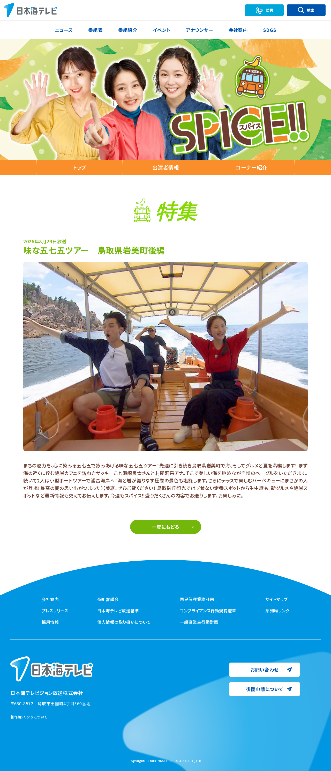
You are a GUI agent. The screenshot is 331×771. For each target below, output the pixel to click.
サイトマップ (276, 599)
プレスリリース (55, 610)
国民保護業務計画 (197, 599)
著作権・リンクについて (29, 716)
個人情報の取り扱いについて (124, 622)
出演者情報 (165, 167)
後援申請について (264, 689)
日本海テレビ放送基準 (118, 610)
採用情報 (50, 622)
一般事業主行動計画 (199, 622)
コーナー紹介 (251, 167)
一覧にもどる (165, 526)
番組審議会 (108, 599)
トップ (79, 167)
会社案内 (50, 599)
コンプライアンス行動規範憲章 (208, 610)
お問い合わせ (264, 669)
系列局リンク (277, 610)
